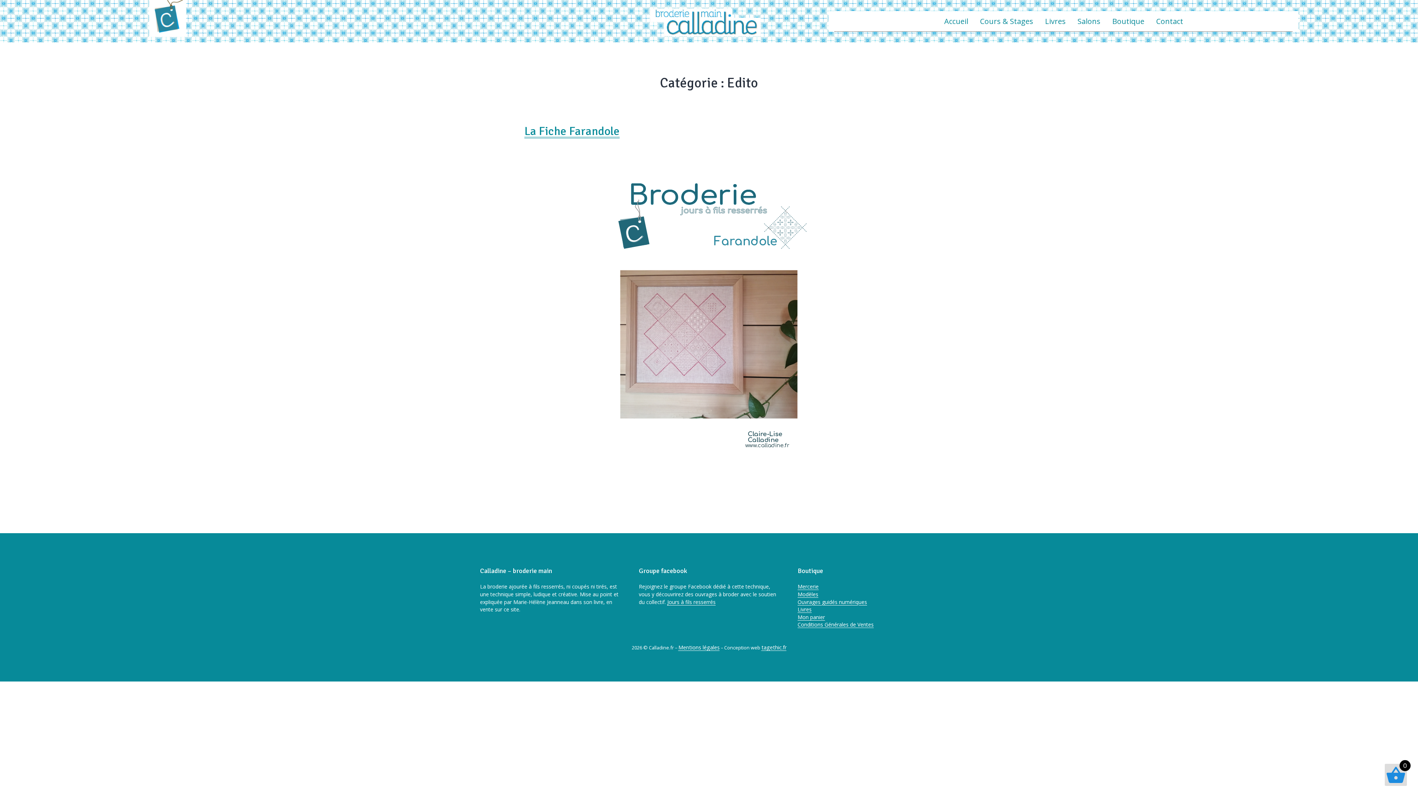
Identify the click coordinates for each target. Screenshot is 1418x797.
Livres (1055, 21)
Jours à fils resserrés (691, 601)
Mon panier (811, 617)
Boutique (1128, 21)
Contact (1169, 21)
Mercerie (808, 586)
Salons (1089, 21)
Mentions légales (699, 647)
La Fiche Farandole (572, 131)
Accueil (956, 21)
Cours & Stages (1006, 21)
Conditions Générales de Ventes (836, 624)
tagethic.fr (774, 647)
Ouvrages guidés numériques (832, 601)
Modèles (808, 594)
